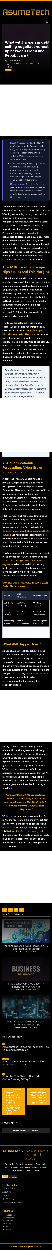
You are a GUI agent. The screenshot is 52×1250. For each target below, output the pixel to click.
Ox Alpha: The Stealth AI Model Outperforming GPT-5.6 (20, 1078)
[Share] (3, 1229)
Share (8, 1229)
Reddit (8, 1224)
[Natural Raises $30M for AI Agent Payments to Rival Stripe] (26, 1006)
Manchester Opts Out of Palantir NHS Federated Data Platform (26, 947)
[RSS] (3, 1226)
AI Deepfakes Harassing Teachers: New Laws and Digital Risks (25, 1048)
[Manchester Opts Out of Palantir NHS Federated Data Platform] (26, 931)
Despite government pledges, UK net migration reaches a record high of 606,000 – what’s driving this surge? (13, 1103)
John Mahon (15, 61)
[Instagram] (3, 1217)
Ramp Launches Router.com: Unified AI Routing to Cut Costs (25, 1063)
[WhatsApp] (21, 910)
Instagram (10, 1218)
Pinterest (9, 1221)
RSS (7, 1226)
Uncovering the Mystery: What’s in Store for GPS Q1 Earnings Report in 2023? (39, 1098)
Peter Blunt (20, 990)
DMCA (5, 1177)
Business (8, 69)
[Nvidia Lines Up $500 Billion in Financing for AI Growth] (26, 969)
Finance (5, 1059)
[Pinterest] (16, 910)
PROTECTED (13, 1177)
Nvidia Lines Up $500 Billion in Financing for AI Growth (26, 985)
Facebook (10, 1215)
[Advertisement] (26, 110)
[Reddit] (3, 1223)
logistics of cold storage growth (27, 831)
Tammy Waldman (21, 1027)
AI (3, 1044)
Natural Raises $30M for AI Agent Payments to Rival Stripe (26, 1023)
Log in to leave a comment (26, 1130)
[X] (10, 910)
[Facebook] (4, 910)
